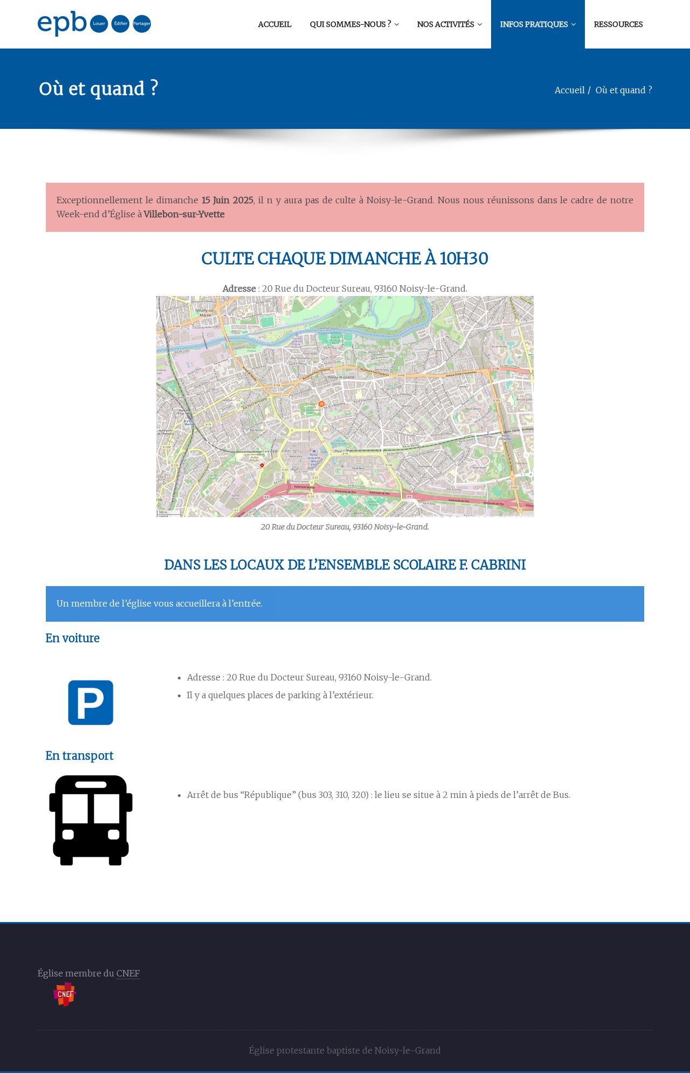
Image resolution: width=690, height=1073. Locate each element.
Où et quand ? (624, 90)
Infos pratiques (534, 24)
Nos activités (445, 24)
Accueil (275, 24)
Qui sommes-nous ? (350, 24)
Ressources (618, 24)
